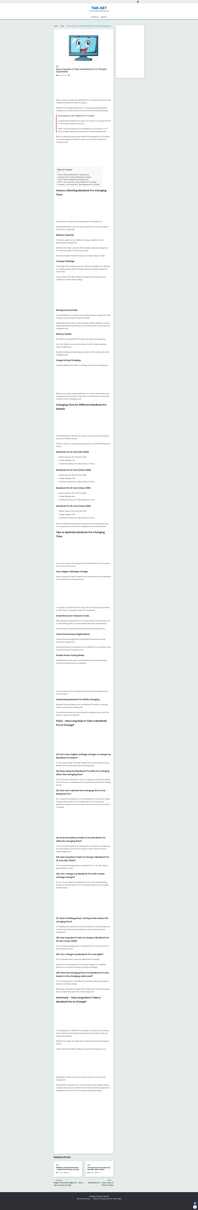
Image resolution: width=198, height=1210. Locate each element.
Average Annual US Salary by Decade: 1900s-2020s (98, 1168)
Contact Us (141, 2)
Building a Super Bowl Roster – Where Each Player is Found (67, 1168)
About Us (143, 2)
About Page (117, 1199)
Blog (57, 66)
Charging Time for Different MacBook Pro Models (74, 177)
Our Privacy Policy (83, 1199)
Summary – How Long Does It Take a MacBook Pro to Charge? (79, 184)
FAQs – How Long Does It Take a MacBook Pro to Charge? (77, 182)
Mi (69, 75)
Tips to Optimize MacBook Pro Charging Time (73, 179)
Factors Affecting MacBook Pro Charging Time (73, 175)
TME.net (68, 1172)
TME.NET (99, 8)
